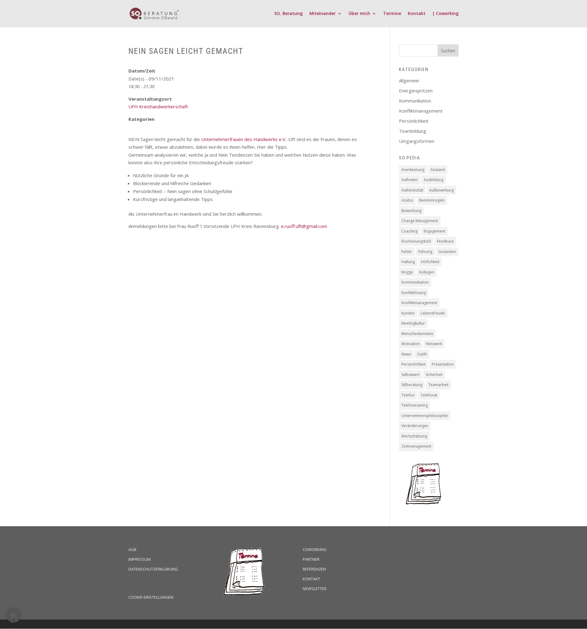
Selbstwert (410, 374)
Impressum (139, 559)
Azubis (407, 200)
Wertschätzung (414, 436)
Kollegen (426, 272)
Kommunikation (415, 101)
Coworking (315, 549)
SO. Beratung (288, 13)
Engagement (434, 231)
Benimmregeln (432, 200)
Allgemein (409, 80)
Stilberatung (411, 384)
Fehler (406, 251)
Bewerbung (411, 210)
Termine (392, 13)
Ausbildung (433, 179)
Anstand (437, 169)
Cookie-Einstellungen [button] (150, 597)
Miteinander (322, 13)
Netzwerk (434, 343)
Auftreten (409, 179)
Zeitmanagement (416, 446)
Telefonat (429, 395)
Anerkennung (412, 169)
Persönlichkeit (413, 121)
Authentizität (412, 190)
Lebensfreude (433, 313)
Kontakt (417, 13)
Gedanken (447, 251)
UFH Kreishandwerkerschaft (158, 106)
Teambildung (412, 131)
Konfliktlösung (413, 292)
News (406, 354)
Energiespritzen (416, 90)
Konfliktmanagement (421, 111)
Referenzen (314, 569)
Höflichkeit (430, 261)
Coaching (409, 231)
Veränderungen (414, 425)
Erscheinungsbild (416, 241)
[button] (13, 615)
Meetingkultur (413, 323)
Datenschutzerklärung (153, 569)
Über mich (359, 13)
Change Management (419, 220)
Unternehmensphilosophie (424, 415)
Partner (311, 559)
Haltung (408, 261)
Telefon (408, 395)
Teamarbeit (438, 384)
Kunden (408, 313)
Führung (425, 251)
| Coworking (445, 13)
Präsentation (443, 364)
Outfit (422, 354)
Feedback (445, 241)
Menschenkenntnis (417, 333)
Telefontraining (414, 405)
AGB (132, 549)
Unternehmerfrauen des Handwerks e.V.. (244, 139)
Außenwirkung (441, 190)
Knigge (407, 272)
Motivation (410, 343)
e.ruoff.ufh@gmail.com (304, 226)
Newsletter (315, 588)
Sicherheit (434, 374)
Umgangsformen (416, 141)
